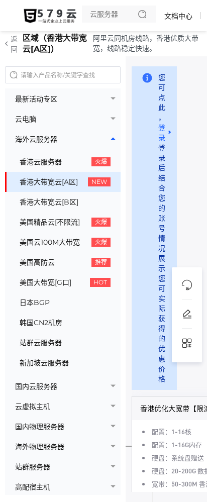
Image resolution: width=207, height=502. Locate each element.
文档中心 (178, 16)
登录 (161, 132)
